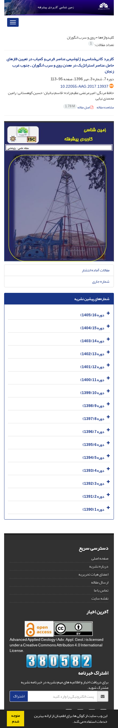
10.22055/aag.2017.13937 (84, 86)
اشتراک (18, 696)
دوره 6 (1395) (93, 444)
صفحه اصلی (99, 558)
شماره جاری (100, 281)
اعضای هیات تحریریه (93, 574)
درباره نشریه (98, 566)
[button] (71, 722)
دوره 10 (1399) (92, 393)
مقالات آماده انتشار (95, 270)
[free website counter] (59, 661)
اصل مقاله (78, 107)
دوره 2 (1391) (93, 496)
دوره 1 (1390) (93, 509)
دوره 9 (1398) (93, 406)
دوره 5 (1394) (93, 457)
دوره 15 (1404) (92, 328)
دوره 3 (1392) (93, 483)
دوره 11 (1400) (92, 380)
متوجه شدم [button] (15, 718)
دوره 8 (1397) (93, 418)
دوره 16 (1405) (92, 315)
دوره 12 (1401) (92, 367)
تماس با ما (101, 590)
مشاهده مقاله (105, 107)
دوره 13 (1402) (92, 354)
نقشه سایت (99, 598)
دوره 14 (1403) (92, 341)
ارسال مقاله (99, 582)
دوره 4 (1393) (93, 470)
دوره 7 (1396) (93, 431)
